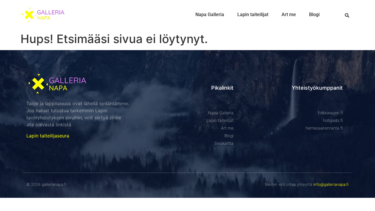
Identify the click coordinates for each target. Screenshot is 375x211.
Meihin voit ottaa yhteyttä (307, 184)
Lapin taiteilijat (252, 14)
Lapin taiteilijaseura (47, 136)
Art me (289, 14)
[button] (347, 15)
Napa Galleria (209, 14)
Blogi (314, 14)
